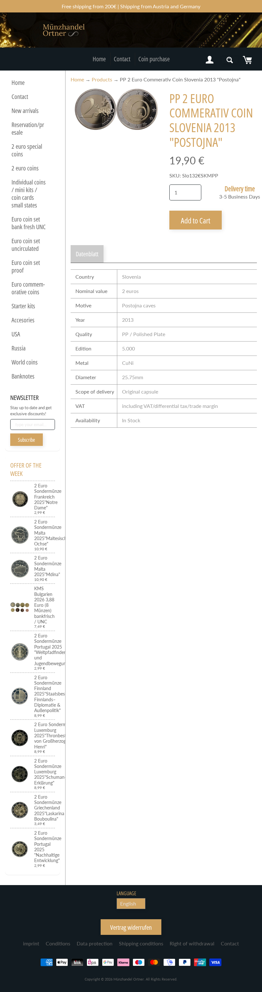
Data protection (94, 943)
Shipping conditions (141, 943)
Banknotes (23, 376)
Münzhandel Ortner (128, 979)
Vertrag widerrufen (131, 927)
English (128, 903)
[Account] (210, 60)
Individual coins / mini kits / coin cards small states (29, 193)
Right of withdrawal (192, 943)
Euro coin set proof (26, 266)
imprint (31, 943)
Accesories (23, 320)
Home (99, 59)
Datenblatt (87, 254)
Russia (19, 348)
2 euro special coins (27, 150)
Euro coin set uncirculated (26, 245)
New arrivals (25, 110)
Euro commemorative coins (28, 288)
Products (102, 79)
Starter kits (23, 306)
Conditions (58, 943)
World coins (25, 362)
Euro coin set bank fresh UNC (29, 223)
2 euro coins (25, 168)
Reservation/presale (28, 128)
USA (16, 334)
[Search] (230, 60)
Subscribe (26, 439)
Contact (122, 59)
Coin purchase (154, 59)
